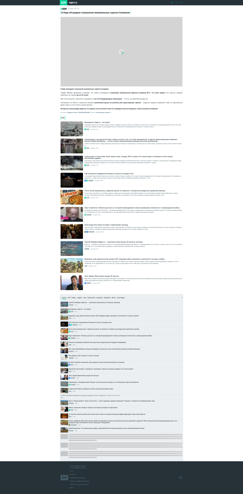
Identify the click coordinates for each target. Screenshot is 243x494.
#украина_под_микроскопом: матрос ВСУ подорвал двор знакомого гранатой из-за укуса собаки (124, 259)
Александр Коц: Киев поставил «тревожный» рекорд (106, 225)
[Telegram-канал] (172, 3)
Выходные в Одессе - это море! (97, 122)
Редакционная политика (77, 478)
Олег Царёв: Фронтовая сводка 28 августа (101, 276)
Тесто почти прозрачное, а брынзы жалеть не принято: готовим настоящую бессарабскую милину (124, 191)
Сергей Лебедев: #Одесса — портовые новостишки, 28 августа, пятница (113, 242)
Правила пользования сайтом (79, 484)
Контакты (72, 474)
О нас (71, 471)
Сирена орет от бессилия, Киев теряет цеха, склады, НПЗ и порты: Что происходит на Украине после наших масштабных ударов (128, 157)
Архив (71, 488)
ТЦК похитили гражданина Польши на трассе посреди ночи (108, 174)
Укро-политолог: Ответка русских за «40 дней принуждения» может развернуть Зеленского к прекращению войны (131, 208)
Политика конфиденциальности (79, 481)
